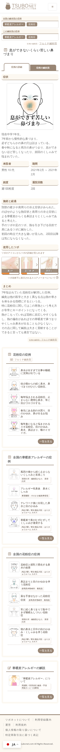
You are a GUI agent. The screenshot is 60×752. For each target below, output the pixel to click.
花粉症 (31, 24)
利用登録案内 (43, 719)
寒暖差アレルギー (14, 24)
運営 (8, 724)
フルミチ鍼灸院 (48, 43)
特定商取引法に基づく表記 (22, 735)
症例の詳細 (16, 66)
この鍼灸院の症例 (11, 31)
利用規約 (21, 724)
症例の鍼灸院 (43, 67)
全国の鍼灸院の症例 (12, 18)
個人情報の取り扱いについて (23, 730)
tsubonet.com (27, 743)
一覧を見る (46, 441)
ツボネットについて (17, 719)
